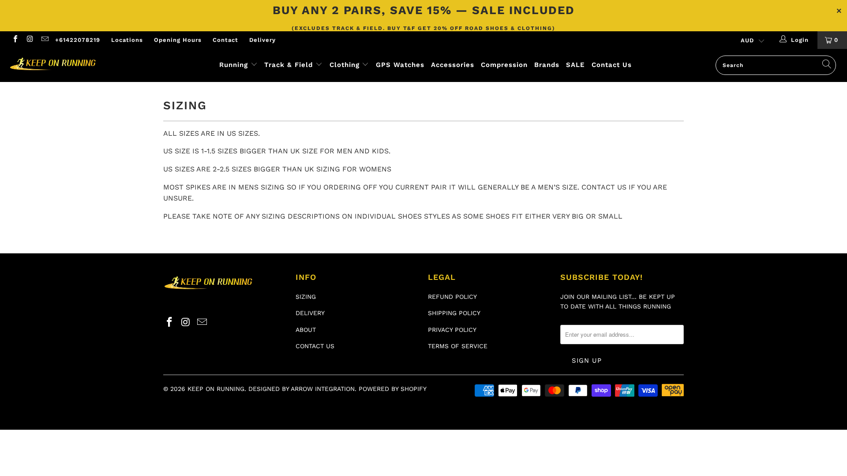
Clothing (345, 65)
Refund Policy (452, 296)
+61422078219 (77, 40)
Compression (504, 65)
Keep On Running (215, 388)
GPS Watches (400, 65)
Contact (225, 40)
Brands (546, 65)
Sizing (306, 296)
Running (233, 65)
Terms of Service (457, 346)
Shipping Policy (454, 312)
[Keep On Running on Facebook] (15, 40)
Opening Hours (178, 40)
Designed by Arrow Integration (301, 388)
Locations (127, 40)
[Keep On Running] (72, 64)
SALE (575, 65)
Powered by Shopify (393, 388)
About (306, 329)
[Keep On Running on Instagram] (30, 40)
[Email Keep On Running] (45, 40)
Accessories (452, 65)
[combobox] (776, 65)
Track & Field (289, 65)
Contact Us (612, 65)
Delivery (262, 40)
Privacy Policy (452, 329)
